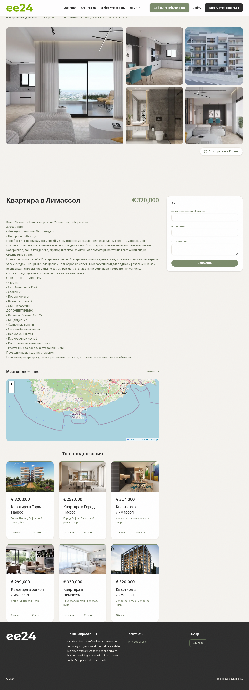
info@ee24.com (137, 642)
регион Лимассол (71, 18)
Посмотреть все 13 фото (224, 151)
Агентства (88, 8)
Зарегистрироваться (224, 8)
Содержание (179, 241)
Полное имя (178, 226)
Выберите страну (112, 8)
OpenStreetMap (149, 439)
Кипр (47, 18)
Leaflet (133, 439)
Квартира (121, 18)
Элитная (70, 8)
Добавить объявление (169, 8)
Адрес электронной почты (188, 211)
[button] (11, 384)
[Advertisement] (123, 178)
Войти (197, 8)
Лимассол (98, 18)
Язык (133, 8)
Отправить (205, 263)
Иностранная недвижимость (23, 18)
